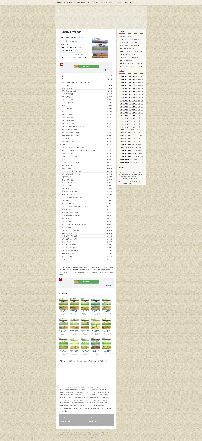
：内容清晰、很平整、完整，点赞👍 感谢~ (131, 66)
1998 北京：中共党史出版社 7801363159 (138, 100)
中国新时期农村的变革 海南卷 (106, 350)
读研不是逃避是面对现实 (106, 2)
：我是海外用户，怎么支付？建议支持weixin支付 (133, 63)
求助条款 (89, 2)
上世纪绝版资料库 (80, 2)
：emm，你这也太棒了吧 (127, 48)
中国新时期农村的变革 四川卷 (63, 350)
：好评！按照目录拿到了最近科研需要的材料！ (133, 39)
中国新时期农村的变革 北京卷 (74, 350)
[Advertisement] (101, 17)
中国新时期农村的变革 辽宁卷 (96, 311)
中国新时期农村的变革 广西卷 (74, 311)
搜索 (136, 2)
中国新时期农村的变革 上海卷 (85, 331)
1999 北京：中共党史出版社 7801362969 (138, 76)
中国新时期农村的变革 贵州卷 (85, 350)
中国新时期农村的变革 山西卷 (96, 350)
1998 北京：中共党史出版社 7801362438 (138, 118)
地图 (95, 437)
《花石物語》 (136, 183)
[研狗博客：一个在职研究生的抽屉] (64, 2)
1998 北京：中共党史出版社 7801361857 (138, 139)
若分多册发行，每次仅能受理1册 (78, 57)
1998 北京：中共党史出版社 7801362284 (138, 121)
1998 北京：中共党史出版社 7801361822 (138, 115)
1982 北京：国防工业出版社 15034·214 (131, 130)
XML (92, 437)
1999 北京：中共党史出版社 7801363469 (138, 154)
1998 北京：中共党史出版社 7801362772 (138, 91)
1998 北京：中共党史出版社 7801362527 (138, 112)
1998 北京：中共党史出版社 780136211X (138, 103)
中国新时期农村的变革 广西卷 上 (63, 311)
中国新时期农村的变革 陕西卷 (63, 331)
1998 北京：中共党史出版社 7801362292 (138, 142)
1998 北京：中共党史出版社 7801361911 (138, 85)
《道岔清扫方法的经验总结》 (133, 181)
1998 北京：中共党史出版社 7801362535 (138, 109)
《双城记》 (129, 172)
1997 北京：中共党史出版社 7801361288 (138, 97)
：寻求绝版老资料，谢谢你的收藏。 (131, 45)
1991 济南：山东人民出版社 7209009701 (137, 148)
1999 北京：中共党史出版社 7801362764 (138, 151)
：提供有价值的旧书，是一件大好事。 (130, 42)
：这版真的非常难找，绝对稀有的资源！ (131, 51)
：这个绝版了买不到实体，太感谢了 (130, 57)
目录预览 (80, 47)
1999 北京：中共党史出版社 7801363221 (138, 127)
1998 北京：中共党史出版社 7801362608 (138, 88)
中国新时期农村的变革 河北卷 (106, 331)
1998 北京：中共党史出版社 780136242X (138, 145)
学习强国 (96, 2)
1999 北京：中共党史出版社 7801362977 (138, 82)
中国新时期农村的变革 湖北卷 (96, 331)
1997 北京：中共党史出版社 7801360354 (136, 136)
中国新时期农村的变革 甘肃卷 (106, 311)
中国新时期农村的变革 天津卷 (85, 311)
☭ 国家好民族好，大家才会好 (123, 2)
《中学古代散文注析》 (134, 179)
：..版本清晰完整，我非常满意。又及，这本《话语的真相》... (137, 54)
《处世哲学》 (122, 172)
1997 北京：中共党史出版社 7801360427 (138, 94)
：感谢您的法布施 (125, 36)
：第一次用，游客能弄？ (127, 60)
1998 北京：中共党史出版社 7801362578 (138, 106)
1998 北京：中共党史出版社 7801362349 (138, 133)
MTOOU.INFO (73, 437)
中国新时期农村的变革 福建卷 (74, 331)
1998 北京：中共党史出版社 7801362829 (138, 124)
